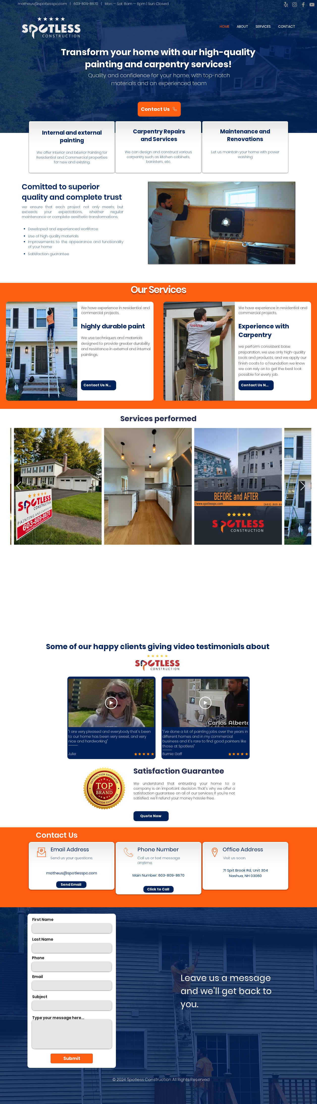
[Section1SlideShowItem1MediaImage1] (159, 749)
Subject (39, 997)
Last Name (42, 939)
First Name (42, 919)
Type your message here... (58, 1018)
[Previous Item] (19, 486)
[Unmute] (163, 257)
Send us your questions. (72, 858)
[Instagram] (294, 4)
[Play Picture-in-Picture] (280, 257)
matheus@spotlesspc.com (42, 3)
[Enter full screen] (288, 257)
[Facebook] (303, 4)
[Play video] (111, 703)
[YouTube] (312, 4)
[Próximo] (304, 719)
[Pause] (154, 257)
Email (37, 977)
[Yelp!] (286, 4)
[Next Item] (303, 486)
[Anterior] (12, 719)
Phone (38, 958)
